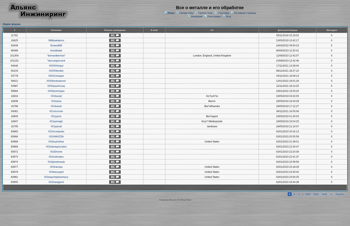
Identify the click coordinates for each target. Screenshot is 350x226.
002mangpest (56, 182)
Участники (223, 13)
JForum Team (186, 200)
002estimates (56, 156)
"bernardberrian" (56, 55)
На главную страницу (245, 13)
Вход (228, 16)
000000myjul (56, 65)
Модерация (197, 16)
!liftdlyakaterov (56, 40)
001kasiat (56, 106)
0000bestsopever (56, 81)
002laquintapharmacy (56, 177)
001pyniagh (56, 121)
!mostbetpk (56, 50)
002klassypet (56, 172)
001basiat (56, 96)
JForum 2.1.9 (174, 200)
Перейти (340, 194)
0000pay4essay (56, 86)
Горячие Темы (205, 13)
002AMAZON (56, 136)
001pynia (56, 116)
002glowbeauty (56, 161)
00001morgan (56, 75)
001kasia (56, 101)
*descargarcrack (56, 60)
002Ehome (56, 151)
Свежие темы (186, 13)
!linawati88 (56, 45)
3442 (307, 194)
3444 (324, 194)
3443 (316, 194)
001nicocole (56, 111)
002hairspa (56, 167)
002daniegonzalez (56, 146)
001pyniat (56, 126)
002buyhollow (56, 141)
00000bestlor (56, 70)
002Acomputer (56, 131)
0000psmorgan (56, 91)
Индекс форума (11, 24)
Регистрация (213, 16)
